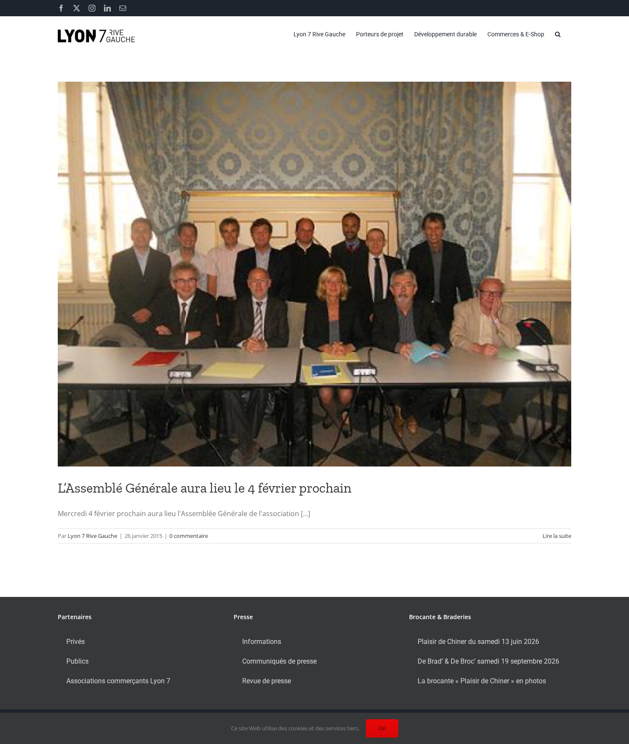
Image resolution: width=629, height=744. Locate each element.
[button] (558, 34)
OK (382, 728)
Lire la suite (557, 536)
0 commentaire (188, 536)
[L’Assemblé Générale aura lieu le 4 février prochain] (314, 274)
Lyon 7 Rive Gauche (92, 536)
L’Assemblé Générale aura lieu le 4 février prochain (204, 488)
